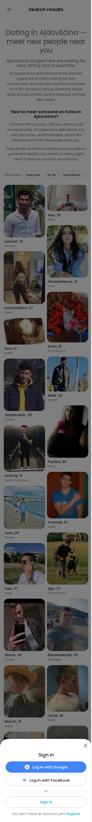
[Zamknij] (85, 745)
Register (73, 813)
